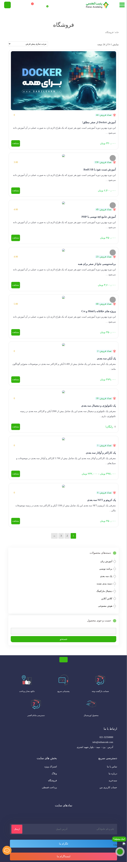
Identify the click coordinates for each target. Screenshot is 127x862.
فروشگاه (52, 780)
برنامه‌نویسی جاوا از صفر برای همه (97, 264)
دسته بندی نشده (104, 583)
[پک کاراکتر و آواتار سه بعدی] (63, 438)
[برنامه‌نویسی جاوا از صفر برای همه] (63, 249)
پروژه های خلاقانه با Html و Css (98, 311)
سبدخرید (113, 780)
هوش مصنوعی (105, 606)
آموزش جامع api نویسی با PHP (99, 216)
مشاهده (15, 143)
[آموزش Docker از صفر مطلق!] (63, 80)
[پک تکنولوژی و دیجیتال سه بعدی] (63, 391)
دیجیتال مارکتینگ (104, 591)
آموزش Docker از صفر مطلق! (99, 122)
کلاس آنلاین (106, 598)
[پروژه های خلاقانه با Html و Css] (63, 296)
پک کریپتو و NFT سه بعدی (101, 500)
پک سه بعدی (106, 576)
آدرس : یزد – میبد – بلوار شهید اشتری (95, 747)
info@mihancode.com (102, 742)
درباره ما (113, 773)
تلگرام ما (63, 843)
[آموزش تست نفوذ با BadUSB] (63, 155)
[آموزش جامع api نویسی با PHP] (63, 202)
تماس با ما (112, 766)
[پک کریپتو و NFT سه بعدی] (63, 485)
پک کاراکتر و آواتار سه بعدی (101, 452)
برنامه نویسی (105, 569)
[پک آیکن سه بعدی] (63, 344)
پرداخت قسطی (49, 787)
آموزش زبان (106, 561)
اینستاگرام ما (63, 856)
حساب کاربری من (108, 787)
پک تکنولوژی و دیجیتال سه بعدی (98, 405)
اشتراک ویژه (50, 766)
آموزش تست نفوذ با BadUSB (100, 169)
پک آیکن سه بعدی (106, 358)
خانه (117, 32)
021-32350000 (106, 737)
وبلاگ (54, 773)
